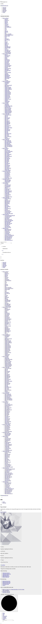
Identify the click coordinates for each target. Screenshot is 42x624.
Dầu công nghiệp (8, 179)
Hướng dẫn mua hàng (6, 581)
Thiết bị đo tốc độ (8, 112)
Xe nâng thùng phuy (8, 196)
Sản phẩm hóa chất (6, 178)
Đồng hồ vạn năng (8, 107)
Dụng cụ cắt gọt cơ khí (6, 53)
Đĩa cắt (6, 71)
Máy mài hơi (7, 159)
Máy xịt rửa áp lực (8, 136)
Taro (5, 79)
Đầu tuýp (6, 285)
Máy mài (6, 131)
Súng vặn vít (7, 167)
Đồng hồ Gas (7, 202)
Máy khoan (5, 10)
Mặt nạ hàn (7, 205)
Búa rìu (6, 23)
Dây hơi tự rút (7, 150)
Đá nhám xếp (7, 59)
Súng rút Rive (7, 166)
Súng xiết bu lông (8, 168)
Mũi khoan (7, 74)
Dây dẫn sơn (7, 218)
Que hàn (6, 209)
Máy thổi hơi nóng (8, 133)
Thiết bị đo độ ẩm (8, 109)
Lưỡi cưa (6, 73)
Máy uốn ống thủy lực (9, 240)
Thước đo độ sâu (8, 94)
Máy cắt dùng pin (8, 140)
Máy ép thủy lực (7, 239)
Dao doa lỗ (7, 62)
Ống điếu (6, 45)
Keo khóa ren (7, 428)
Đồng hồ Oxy (7, 203)
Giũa (6, 37)
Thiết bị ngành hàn (6, 197)
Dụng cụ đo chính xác (6, 81)
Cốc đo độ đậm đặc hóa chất (10, 215)
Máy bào (6, 115)
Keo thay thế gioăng (8, 431)
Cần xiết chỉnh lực (8, 27)
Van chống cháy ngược (9, 213)
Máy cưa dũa (7, 155)
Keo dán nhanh (7, 427)
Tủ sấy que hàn (7, 212)
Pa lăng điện (7, 189)
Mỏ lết (6, 42)
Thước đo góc (7, 95)
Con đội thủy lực (8, 234)
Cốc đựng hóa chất (8, 216)
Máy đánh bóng (7, 122)
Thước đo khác (7, 96)
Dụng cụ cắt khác (8, 72)
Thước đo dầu (7, 91)
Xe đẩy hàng (7, 193)
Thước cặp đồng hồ (8, 89)
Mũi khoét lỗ (7, 76)
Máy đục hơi (7, 157)
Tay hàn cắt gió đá (8, 211)
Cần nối (6, 25)
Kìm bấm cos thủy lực (8, 236)
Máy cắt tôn (7, 153)
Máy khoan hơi (7, 158)
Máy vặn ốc (7, 134)
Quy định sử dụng (6, 584)
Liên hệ (4, 585)
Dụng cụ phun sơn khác (9, 220)
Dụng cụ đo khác (8, 108)
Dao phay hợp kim (8, 65)
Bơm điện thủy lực (8, 229)
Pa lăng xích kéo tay (8, 190)
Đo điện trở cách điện (8, 105)
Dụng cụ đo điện (5, 356)
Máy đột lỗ (7, 124)
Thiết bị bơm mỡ (8, 170)
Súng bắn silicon (8, 46)
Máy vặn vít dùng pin (8, 146)
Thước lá (6, 100)
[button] (0, 623)
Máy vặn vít (7, 135)
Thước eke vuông (8, 99)
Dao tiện (6, 67)
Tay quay (6, 80)
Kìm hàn (6, 204)
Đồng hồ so (7, 86)
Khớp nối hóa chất (8, 221)
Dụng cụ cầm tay (6, 18)
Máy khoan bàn (7, 129)
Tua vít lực (7, 49)
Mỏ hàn (6, 137)
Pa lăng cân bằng (8, 188)
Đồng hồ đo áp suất (8, 85)
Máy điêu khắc (7, 123)
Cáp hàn (6, 199)
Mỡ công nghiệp (7, 180)
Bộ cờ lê (6, 19)
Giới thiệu (4, 8)
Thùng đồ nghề (7, 47)
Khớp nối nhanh (7, 152)
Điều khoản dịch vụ (6, 575)
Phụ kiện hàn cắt (8, 208)
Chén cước (7, 56)
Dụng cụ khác (7, 35)
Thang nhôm (7, 192)
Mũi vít (6, 44)
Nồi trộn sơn (7, 225)
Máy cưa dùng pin (8, 141)
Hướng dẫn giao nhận (6, 583)
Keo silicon (7, 430)
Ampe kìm (6, 357)
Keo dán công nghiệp (6, 171)
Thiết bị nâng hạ (5, 182)
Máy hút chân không (8, 127)
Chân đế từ (7, 83)
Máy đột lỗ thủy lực (8, 238)
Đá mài (6, 58)
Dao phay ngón (7, 66)
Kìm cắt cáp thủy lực (8, 237)
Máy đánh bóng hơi (8, 156)
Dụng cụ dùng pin (6, 139)
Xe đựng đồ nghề (8, 52)
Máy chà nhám (7, 117)
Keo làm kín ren (7, 429)
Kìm (5, 40)
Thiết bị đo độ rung (8, 110)
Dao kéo (6, 284)
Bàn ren (6, 54)
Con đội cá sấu (7, 232)
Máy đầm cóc (7, 121)
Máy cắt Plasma (7, 206)
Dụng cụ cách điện (8, 33)
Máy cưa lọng (7, 120)
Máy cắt (6, 116)
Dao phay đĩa (7, 64)
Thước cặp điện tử (8, 88)
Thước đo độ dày (8, 93)
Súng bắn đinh (7, 163)
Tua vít (6, 48)
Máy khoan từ (7, 130)
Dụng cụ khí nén (5, 148)
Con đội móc (7, 233)
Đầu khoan (7, 69)
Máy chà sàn (7, 118)
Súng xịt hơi (7, 169)
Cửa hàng (4, 9)
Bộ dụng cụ (7, 20)
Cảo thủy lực (7, 231)
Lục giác (6, 41)
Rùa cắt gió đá (7, 210)
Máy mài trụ (7, 160)
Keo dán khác (7, 173)
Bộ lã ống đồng (7, 55)
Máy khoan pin (7, 143)
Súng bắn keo (7, 138)
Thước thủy (7, 355)
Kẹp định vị (7, 38)
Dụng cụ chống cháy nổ (9, 34)
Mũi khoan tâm (7, 75)
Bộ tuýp (6, 21)
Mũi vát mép (7, 78)
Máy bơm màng (7, 222)
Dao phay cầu (7, 63)
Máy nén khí (7, 161)
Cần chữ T (7, 24)
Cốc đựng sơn (7, 217)
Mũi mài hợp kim (8, 77)
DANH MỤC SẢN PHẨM (5, 16)
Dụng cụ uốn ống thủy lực (9, 235)
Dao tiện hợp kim (8, 68)
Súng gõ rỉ (6, 164)
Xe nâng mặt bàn (8, 194)
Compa (6, 84)
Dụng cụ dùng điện (6, 113)
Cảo (5, 281)
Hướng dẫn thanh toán (6, 582)
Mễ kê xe (6, 187)
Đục (5, 32)
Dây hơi (6, 149)
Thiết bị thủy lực (5, 228)
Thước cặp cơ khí (8, 87)
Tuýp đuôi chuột (7, 50)
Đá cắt (6, 57)
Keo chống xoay (8, 172)
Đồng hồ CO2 (7, 201)
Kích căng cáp (7, 39)
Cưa (5, 283)
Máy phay (6, 132)
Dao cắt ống (7, 61)
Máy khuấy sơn (7, 224)
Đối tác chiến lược (6, 576)
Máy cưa (6, 119)
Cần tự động (7, 26)
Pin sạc (6, 147)
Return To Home (3, 511)
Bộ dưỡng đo (7, 82)
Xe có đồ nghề (7, 51)
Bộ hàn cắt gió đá (8, 198)
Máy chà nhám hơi (8, 154)
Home (4, 501)
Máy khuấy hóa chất (8, 223)
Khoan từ (4, 11)
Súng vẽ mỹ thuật (8, 227)
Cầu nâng (6, 183)
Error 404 (4, 502)
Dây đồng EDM (7, 70)
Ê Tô (6, 36)
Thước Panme (7, 354)
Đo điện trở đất (7, 106)
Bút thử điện (7, 358)
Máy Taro (6, 162)
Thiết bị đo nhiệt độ (8, 111)
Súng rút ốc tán (7, 165)
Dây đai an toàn (7, 185)
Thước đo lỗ (7, 98)
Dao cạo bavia (7, 60)
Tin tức (4, 12)
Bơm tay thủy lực (8, 230)
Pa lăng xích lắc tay (8, 191)
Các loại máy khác (8, 114)
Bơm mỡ (6, 22)
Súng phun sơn (7, 226)
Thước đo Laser (7, 97)
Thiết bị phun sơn (6, 214)
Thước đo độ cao (8, 92)
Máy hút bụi (7, 126)
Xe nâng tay (7, 195)
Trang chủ (4, 7)
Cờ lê (6, 282)
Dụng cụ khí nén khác (8, 151)
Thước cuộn (7, 90)
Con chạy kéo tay (8, 184)
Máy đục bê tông (8, 125)
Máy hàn (6, 207)
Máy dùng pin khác (8, 142)
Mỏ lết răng (7, 43)
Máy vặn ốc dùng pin (8, 145)
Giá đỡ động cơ (7, 186)
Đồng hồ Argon (7, 200)
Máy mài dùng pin (8, 144)
